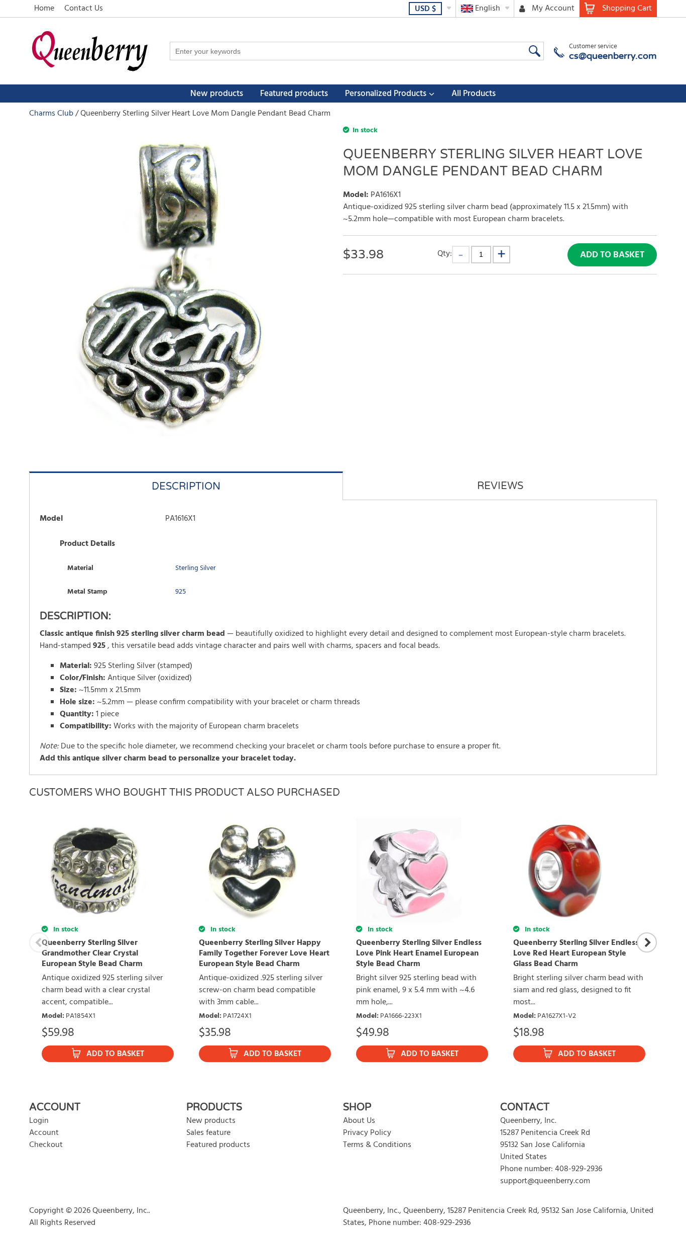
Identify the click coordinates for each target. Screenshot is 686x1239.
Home (44, 8)
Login (39, 1120)
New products (216, 94)
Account (44, 1132)
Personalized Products (385, 94)
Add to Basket (612, 255)
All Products (473, 94)
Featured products (294, 94)
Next (647, 942)
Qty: (444, 253)
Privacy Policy (367, 1132)
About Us (359, 1120)
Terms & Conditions (377, 1145)
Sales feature (208, 1132)
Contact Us (83, 8)
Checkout (46, 1145)
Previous (39, 942)
